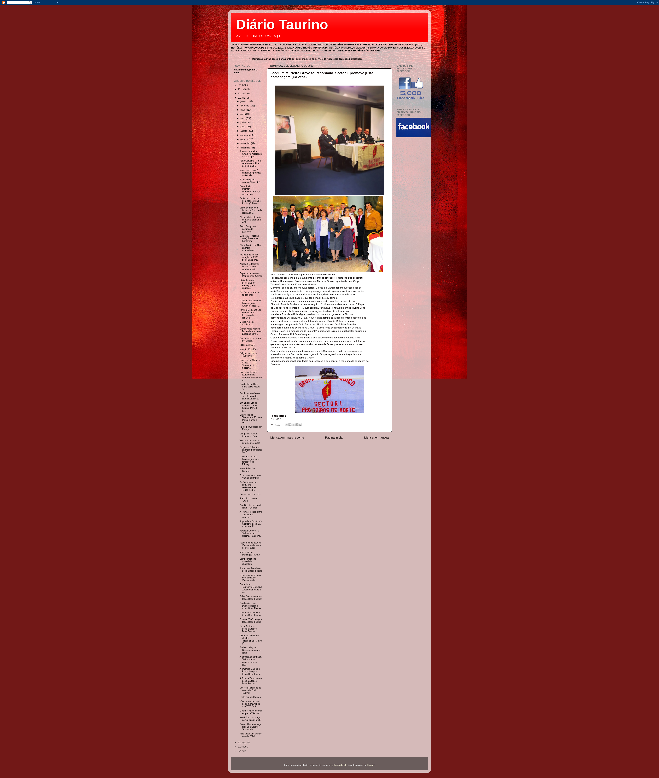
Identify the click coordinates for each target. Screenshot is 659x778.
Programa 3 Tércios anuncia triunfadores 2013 (251, 450)
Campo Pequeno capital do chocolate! (248, 561)
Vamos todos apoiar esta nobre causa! (250, 441)
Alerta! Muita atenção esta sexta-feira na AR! (250, 220)
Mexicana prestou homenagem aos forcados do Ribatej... (249, 461)
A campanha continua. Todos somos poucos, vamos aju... (251, 661)
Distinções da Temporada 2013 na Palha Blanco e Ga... (251, 419)
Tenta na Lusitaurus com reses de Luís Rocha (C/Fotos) (250, 201)
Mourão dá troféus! (249, 349)
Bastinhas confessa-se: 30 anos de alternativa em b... (250, 396)
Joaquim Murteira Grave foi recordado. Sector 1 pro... (251, 154)
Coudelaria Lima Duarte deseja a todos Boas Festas (250, 606)
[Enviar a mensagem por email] (287, 424)
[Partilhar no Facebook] (296, 424)
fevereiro (245, 106)
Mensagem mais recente (287, 437)
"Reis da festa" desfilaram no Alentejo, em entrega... (248, 284)
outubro (244, 139)
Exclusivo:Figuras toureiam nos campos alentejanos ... (251, 376)
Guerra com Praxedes (250, 494)
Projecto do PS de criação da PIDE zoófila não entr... (249, 257)
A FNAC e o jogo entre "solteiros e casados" (251, 514)
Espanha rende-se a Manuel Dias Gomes (251, 274)
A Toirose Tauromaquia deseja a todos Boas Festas (251, 681)
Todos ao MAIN (247, 345)
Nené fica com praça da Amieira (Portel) (250, 718)
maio (243, 118)
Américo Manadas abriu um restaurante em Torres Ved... (249, 486)
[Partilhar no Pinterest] (300, 424)
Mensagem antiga (376, 437)
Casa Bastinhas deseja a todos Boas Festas (248, 629)
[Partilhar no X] (293, 424)
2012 (240, 93)
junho (243, 122)
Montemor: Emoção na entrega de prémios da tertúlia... (251, 173)
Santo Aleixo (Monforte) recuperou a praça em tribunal (250, 190)
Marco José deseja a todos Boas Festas (250, 614)
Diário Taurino (282, 24)
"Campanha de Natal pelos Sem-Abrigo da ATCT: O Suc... (250, 704)
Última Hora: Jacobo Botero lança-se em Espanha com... (251, 331)
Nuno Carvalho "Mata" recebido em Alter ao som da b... (251, 163)
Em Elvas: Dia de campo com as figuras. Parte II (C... (249, 407)
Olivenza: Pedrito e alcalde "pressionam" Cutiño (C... (251, 640)
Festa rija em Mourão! (250, 697)
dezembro (245, 148)
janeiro (244, 101)
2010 (240, 85)
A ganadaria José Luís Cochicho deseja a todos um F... (251, 524)
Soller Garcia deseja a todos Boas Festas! (251, 597)
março (243, 110)
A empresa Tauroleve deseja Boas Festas (251, 569)
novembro (245, 143)
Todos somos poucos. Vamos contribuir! (251, 476)
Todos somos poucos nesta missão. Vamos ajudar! (250, 578)
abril (242, 114)
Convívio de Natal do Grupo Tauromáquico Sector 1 (250, 364)
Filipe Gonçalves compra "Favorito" (250, 180)
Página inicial (334, 437)
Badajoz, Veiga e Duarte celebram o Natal (250, 650)
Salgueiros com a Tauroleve (248, 354)
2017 (240, 751)
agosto (244, 131)
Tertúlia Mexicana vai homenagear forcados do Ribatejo (250, 314)
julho (243, 126)
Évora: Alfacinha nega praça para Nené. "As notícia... (250, 727)
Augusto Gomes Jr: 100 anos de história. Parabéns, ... (250, 535)
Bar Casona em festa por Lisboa (250, 339)
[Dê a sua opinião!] (290, 424)
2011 (240, 89)
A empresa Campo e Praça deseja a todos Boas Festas (250, 671)
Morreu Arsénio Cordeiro (247, 323)
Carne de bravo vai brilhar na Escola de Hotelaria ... (251, 210)
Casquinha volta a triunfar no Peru (248, 435)
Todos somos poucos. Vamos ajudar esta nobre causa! (251, 545)
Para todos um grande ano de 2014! (251, 735)
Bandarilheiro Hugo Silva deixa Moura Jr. (250, 387)
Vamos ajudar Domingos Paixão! (250, 553)
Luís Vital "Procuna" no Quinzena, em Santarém (250, 238)
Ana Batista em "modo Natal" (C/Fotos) (251, 506)
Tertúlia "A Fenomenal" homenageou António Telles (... (251, 303)
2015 (240, 747)
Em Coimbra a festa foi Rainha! (249, 293)
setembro (245, 135)
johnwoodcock (339, 765)
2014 (240, 742)
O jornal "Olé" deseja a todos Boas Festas (251, 620)
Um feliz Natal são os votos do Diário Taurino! (250, 690)
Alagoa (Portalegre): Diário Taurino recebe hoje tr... (249, 266)
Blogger (370, 765)
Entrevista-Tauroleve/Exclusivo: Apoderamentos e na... (251, 588)
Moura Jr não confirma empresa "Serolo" (251, 712)
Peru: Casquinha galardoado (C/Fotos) (248, 229)
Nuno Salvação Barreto (247, 469)
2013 (240, 98)
